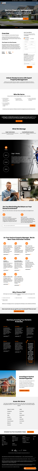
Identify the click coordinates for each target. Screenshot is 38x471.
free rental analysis (19, 311)
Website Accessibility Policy (12, 462)
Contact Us (19, 121)
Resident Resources (15, 437)
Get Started (30, 431)
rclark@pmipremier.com (26, 442)
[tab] (6, 148)
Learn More (5, 254)
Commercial (4, 441)
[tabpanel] (21, 159)
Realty (3, 440)
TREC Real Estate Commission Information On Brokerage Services (12, 456)
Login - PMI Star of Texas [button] (4, 444)
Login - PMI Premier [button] (15, 439)
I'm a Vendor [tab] (27, 39)
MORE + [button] (21, 164)
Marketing (21, 27)
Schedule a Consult (24, 390)
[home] (3, 3)
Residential (3, 437)
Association (3, 439)
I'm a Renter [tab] (32, 38)
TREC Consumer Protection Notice (28, 456)
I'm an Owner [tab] (27, 38)
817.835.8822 (35, 0)
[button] (33, 438)
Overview (16, 27)
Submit (25, 18)
